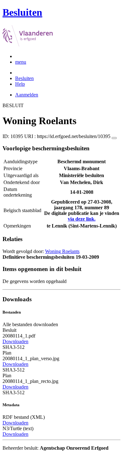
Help (20, 84)
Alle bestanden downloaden (30, 324)
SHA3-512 (14, 347)
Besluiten (24, 78)
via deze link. (82, 219)
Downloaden (15, 341)
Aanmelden (26, 94)
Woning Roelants (62, 251)
